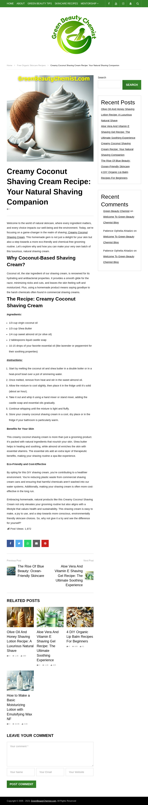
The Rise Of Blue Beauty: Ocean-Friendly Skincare (31, 571)
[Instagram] (123, 3)
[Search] (137, 3)
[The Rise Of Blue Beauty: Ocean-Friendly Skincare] (11, 571)
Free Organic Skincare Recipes (31, 65)
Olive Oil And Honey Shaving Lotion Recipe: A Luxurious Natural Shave (20, 641)
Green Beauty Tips (40, 3)
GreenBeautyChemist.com (43, 801)
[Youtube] (116, 3)
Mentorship (88, 3)
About (21, 3)
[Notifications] (130, 3)
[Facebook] (108, 3)
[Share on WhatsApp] (27, 543)
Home (10, 3)
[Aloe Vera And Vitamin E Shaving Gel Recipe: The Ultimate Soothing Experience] (89, 575)
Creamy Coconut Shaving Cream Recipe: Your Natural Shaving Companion (117, 149)
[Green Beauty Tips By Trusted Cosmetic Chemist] (74, 34)
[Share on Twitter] (19, 543)
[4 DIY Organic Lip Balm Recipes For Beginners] (80, 617)
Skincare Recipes (66, 3)
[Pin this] (45, 543)
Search (102, 77)
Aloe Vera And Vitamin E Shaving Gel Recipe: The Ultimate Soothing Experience (69, 575)
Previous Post (14, 560)
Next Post (89, 560)
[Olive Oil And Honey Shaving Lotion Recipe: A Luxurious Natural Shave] (20, 617)
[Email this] (36, 543)
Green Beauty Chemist (116, 211)
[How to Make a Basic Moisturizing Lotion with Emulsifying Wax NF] (20, 681)
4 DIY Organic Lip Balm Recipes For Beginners (79, 636)
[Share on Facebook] (10, 543)
